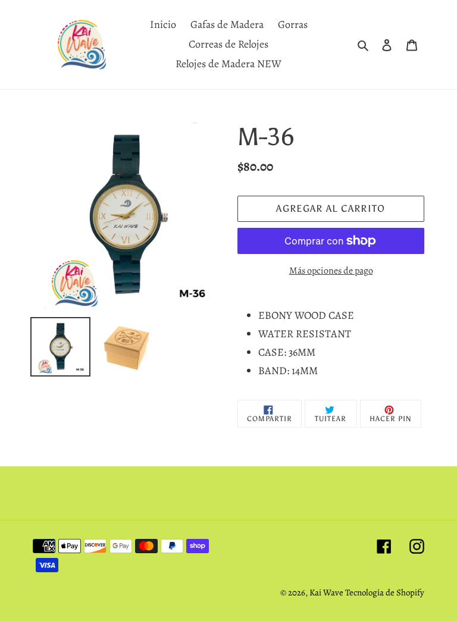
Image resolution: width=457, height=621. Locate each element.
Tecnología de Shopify (384, 592)
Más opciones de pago (331, 270)
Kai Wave (327, 592)
